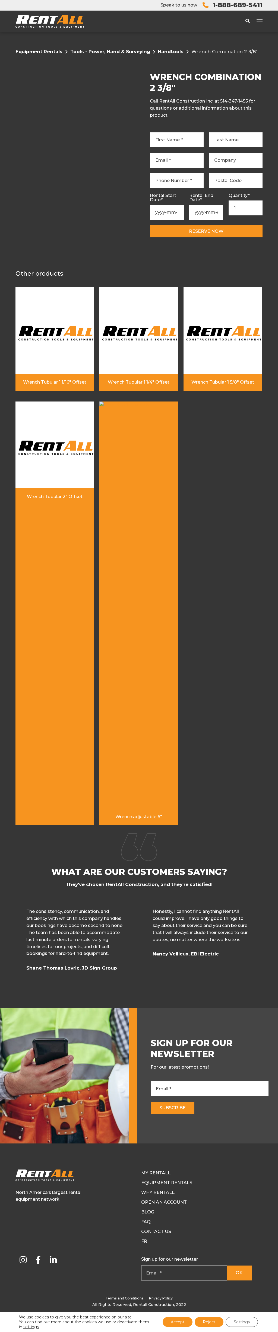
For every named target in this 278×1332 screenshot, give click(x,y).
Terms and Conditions (125, 1298)
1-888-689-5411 (238, 5)
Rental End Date (201, 197)
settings (31, 1326)
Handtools (171, 51)
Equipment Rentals (38, 51)
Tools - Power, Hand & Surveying (110, 51)
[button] (261, 942)
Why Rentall (158, 1192)
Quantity (239, 195)
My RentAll (155, 1172)
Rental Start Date (163, 197)
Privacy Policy (161, 1298)
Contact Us (156, 1231)
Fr (144, 1241)
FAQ (146, 1221)
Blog (147, 1212)
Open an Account (164, 1202)
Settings (242, 1322)
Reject (209, 1322)
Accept (177, 1322)
